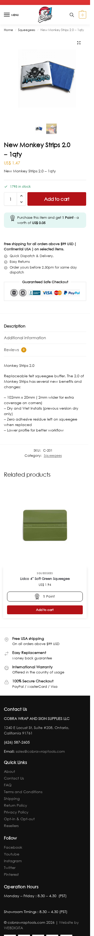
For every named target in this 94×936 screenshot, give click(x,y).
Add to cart (56, 199)
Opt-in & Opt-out (19, 818)
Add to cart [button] (45, 609)
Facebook (13, 847)
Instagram (13, 860)
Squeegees (26, 30)
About (9, 771)
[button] (82, 15)
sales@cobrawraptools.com (40, 751)
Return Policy (15, 805)
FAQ (7, 784)
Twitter (9, 867)
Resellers (11, 825)
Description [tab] (14, 326)
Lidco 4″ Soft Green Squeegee (45, 578)
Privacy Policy (16, 812)
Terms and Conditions (23, 791)
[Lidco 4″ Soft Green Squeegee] (45, 526)
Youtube (11, 854)
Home (8, 30)
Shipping (12, 798)
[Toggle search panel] (71, 15)
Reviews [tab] (14, 349)
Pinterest (11, 874)
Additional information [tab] (25, 337)
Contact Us (14, 778)
